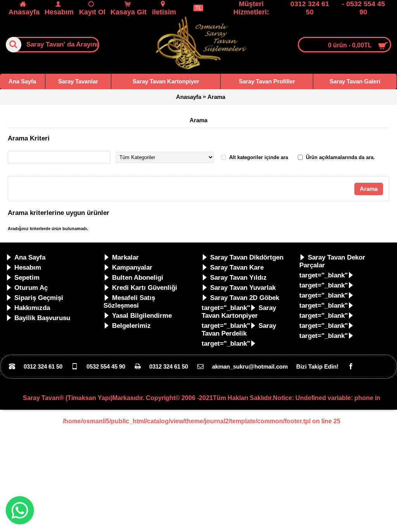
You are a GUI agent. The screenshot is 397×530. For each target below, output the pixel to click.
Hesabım (27, 267)
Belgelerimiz (131, 325)
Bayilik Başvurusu (42, 318)
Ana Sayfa (29, 257)
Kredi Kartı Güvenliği (144, 287)
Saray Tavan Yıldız (238, 277)
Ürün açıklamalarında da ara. (340, 157)
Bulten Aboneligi (137, 277)
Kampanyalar (132, 267)
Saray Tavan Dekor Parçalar (332, 261)
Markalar (125, 257)
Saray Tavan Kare (237, 267)
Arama (216, 97)
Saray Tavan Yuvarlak (243, 287)
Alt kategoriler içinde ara (258, 157)
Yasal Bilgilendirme (142, 315)
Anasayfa (188, 97)
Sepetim (27, 277)
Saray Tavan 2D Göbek (244, 297)
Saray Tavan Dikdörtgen (246, 257)
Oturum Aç (31, 287)
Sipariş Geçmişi (38, 297)
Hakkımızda (32, 308)
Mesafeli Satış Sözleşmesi (129, 301)
